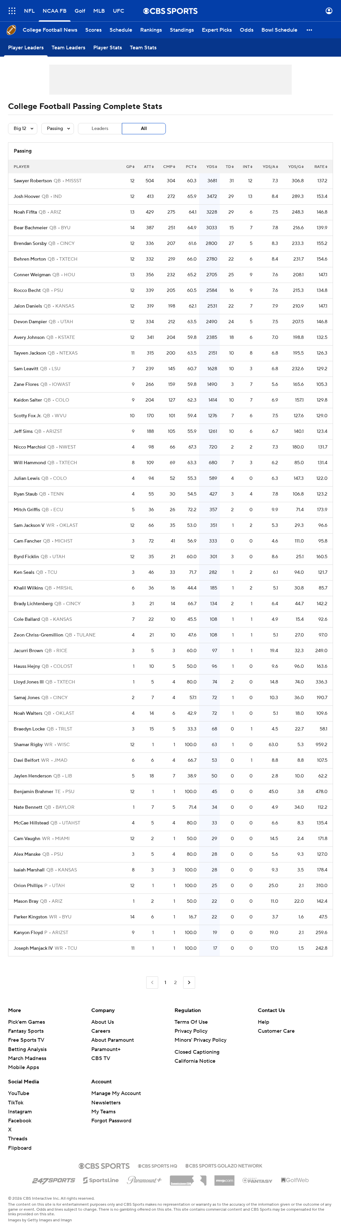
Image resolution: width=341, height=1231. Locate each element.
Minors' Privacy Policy (200, 1040)
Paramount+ (106, 1049)
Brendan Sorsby (30, 244)
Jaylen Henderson (33, 776)
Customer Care (276, 1031)
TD (228, 166)
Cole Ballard (27, 619)
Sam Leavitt (26, 369)
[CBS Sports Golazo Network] (223, 1165)
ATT (147, 166)
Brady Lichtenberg (33, 604)
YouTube (18, 1093)
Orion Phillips (28, 886)
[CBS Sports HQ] (157, 1165)
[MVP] (224, 1178)
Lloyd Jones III (29, 682)
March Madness (27, 1058)
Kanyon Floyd (28, 933)
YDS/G (294, 166)
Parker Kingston (30, 917)
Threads (17, 1138)
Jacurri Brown (28, 651)
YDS (210, 166)
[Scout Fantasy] (257, 1180)
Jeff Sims (23, 432)
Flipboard (20, 1148)
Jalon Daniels (28, 306)
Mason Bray (26, 901)
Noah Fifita (25, 212)
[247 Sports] (53, 1179)
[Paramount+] (144, 1178)
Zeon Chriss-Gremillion (38, 635)
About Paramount (112, 1040)
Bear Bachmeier (31, 228)
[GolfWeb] (295, 1180)
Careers (100, 1031)
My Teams (103, 1111)
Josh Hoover (27, 197)
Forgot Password (111, 1120)
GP (129, 166)
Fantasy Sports (26, 1031)
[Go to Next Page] (189, 982)
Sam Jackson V (29, 526)
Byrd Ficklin (26, 557)
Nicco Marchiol (30, 447)
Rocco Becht (27, 291)
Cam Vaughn (27, 839)
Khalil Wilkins (28, 588)
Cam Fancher (27, 541)
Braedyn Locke (29, 729)
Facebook (19, 1120)
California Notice (194, 1061)
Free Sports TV (26, 1040)
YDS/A (269, 166)
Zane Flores (26, 385)
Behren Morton (30, 259)
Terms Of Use (191, 1022)
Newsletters (106, 1102)
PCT (190, 166)
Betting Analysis (27, 1049)
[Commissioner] (188, 1178)
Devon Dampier (30, 322)
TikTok (15, 1102)
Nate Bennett (28, 807)
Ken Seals (24, 573)
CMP (167, 166)
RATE (319, 166)
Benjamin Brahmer (33, 792)
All (144, 129)
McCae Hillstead (31, 823)
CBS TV (100, 1058)
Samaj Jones (27, 698)
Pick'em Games (26, 1022)
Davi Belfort (26, 760)
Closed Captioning (196, 1052)
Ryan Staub (25, 494)
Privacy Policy (190, 1031)
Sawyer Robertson (33, 181)
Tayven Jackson (30, 353)
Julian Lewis (27, 479)
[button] (12, 11)
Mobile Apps (23, 1067)
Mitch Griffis (27, 510)
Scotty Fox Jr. (27, 416)
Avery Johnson (29, 338)
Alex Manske (27, 854)
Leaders (100, 129)
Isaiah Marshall (29, 870)
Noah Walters (28, 713)
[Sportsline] (101, 1179)
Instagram (20, 1111)
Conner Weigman (32, 275)
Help (263, 1022)
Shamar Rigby (28, 745)
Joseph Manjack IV (33, 948)
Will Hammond (30, 463)
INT (246, 166)
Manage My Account (116, 1093)
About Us (102, 1022)
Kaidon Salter (28, 400)
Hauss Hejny (27, 666)
